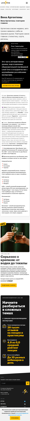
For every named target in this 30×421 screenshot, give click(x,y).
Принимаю (15, 418)
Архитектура (23, 9)
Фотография (15, 9)
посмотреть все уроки (11, 85)
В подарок (4, 406)
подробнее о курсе (8, 285)
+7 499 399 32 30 (5, 394)
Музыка (2, 9)
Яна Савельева (17, 46)
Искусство (8, 9)
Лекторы (3, 403)
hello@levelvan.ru (6, 389)
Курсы (2, 401)
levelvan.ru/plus (13, 82)
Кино (28, 9)
